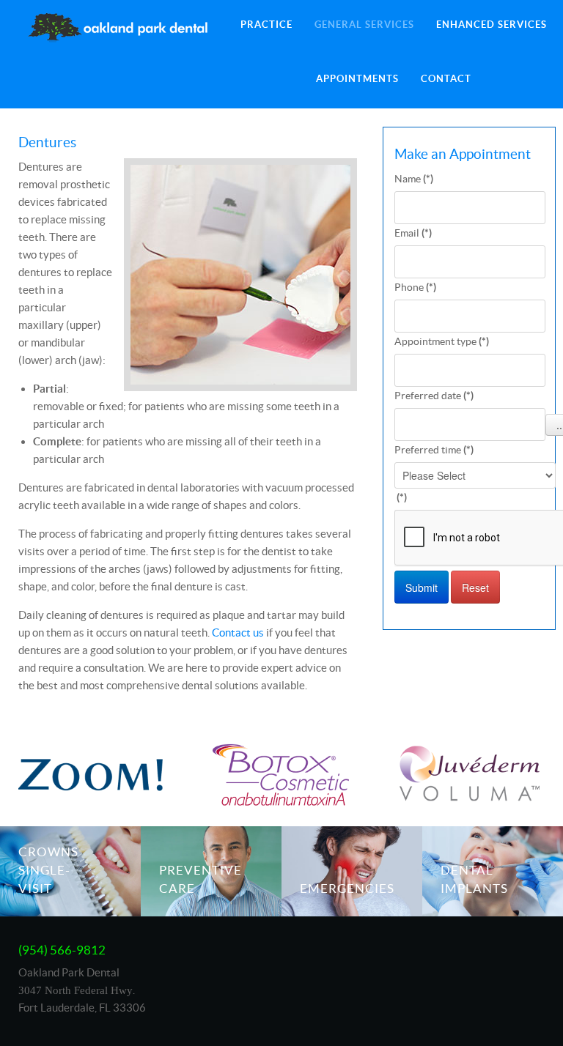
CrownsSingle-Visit (48, 870)
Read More (75, 845)
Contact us (238, 632)
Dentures (47, 142)
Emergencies (347, 888)
